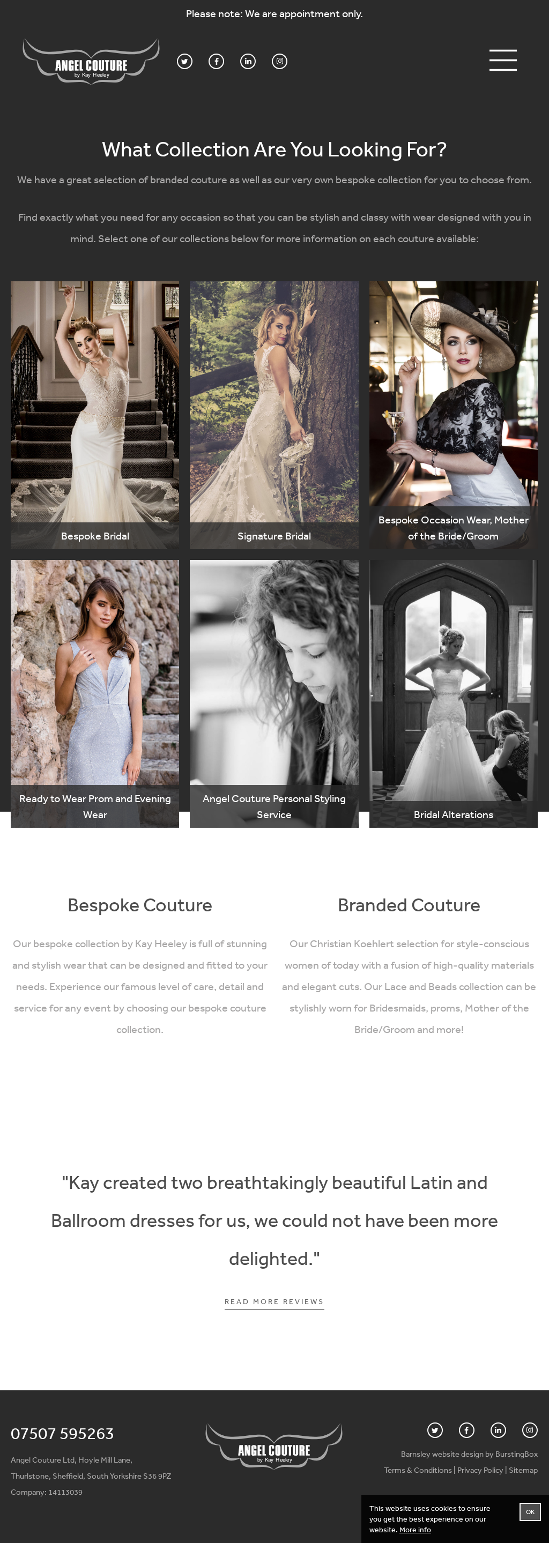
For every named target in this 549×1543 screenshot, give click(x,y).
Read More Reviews (274, 1301)
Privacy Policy (480, 1470)
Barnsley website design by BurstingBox (469, 1454)
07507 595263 (62, 1433)
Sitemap (523, 1470)
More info (415, 1529)
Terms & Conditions (418, 1470)
